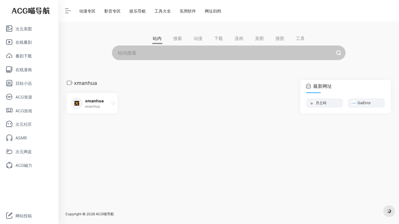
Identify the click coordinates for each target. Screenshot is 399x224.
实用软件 (188, 10)
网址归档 (213, 10)
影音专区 (112, 10)
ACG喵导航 (105, 214)
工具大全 (163, 10)
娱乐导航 (137, 10)
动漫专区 (87, 10)
